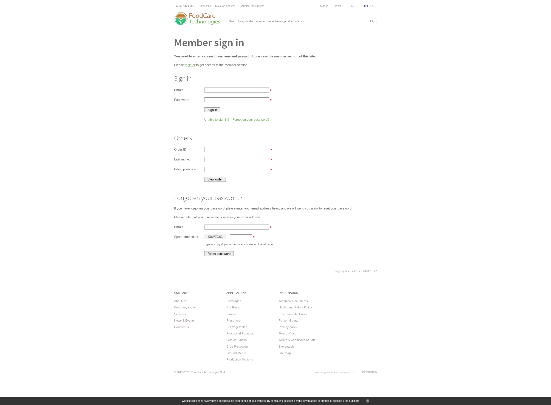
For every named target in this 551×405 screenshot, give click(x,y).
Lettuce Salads (236, 340)
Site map (285, 353)
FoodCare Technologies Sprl (208, 372)
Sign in (324, 6)
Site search (286, 346)
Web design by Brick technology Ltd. (333, 372)
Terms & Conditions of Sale (297, 340)
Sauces (231, 314)
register (190, 65)
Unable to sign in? (216, 119)
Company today (185, 307)
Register (337, 6)
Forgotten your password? (250, 119)
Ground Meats (236, 353)
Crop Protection (237, 346)
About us (180, 301)
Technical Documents (251, 6)
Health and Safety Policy (295, 307)
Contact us (204, 6)
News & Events (184, 320)
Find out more (351, 400)
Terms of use (287, 333)
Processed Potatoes (240, 333)
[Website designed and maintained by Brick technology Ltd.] (369, 372)
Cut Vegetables (236, 327)
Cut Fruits (233, 307)
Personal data (288, 320)
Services (180, 314)
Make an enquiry (225, 6)
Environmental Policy (293, 314)
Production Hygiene (239, 359)
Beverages (233, 301)
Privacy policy (288, 327)
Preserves (233, 320)
